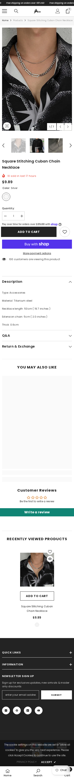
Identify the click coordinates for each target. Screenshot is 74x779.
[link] (65, 232)
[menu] (4, 11)
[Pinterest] (17, 710)
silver (37, 625)
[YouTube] (39, 710)
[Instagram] (6, 710)
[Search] (16, 11)
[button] (60, 126)
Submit (56, 695)
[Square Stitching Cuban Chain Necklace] (37, 570)
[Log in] (58, 11)
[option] (37, 79)
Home (5, 20)
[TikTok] (28, 710)
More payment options (37, 253)
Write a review (37, 512)
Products (18, 20)
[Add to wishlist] (50, 552)
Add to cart (30, 232)
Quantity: (8, 208)
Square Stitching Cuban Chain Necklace (37, 609)
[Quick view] (50, 559)
